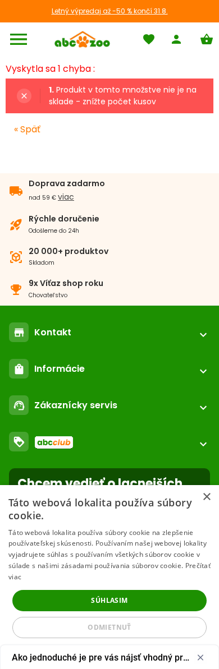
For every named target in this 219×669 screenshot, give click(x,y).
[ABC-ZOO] (82, 39)
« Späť (27, 129)
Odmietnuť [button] (109, 627)
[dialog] (109, 577)
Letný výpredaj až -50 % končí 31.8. (110, 11)
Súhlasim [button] (109, 600)
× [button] (206, 497)
